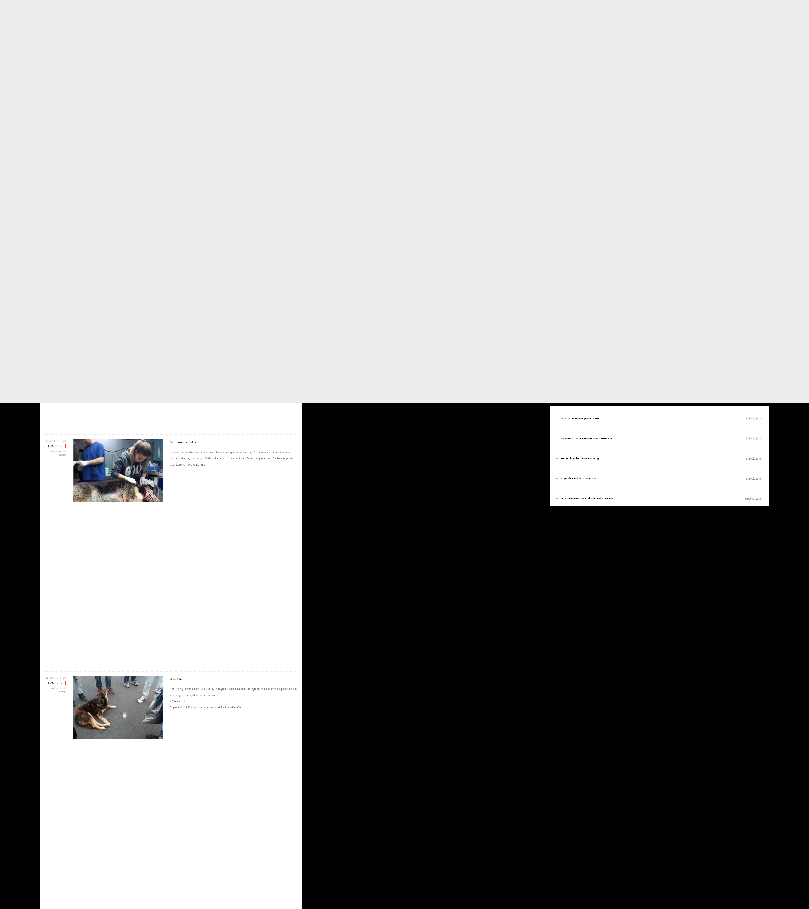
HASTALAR (56, 446)
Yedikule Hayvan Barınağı (58, 453)
